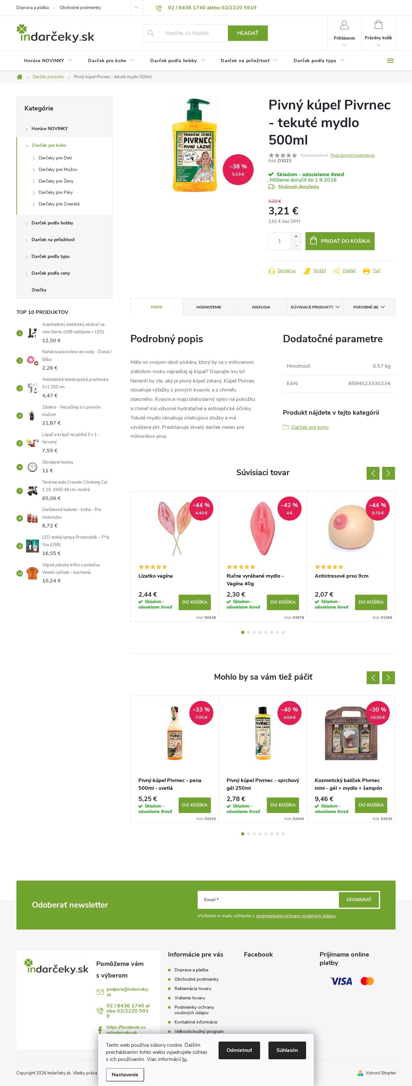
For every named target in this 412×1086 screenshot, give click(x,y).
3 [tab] (254, 632)
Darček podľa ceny (51, 273)
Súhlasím (287, 1050)
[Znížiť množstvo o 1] (296, 245)
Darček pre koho (49, 145)
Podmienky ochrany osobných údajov (194, 1010)
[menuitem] (48, 61)
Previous (373, 473)
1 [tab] (242, 632)
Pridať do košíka (345, 241)
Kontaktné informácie (195, 1022)
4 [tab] (260, 632)
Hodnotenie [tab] (208, 307)
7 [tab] (277, 632)
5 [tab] (265, 632)
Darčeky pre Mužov (58, 169)
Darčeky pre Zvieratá (59, 204)
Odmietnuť (239, 1050)
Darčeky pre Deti (55, 158)
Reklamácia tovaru (192, 989)
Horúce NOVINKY (50, 129)
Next (388, 473)
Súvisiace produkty (312, 307)
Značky (39, 290)
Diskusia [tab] (261, 307)
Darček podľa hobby (52, 223)
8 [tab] (283, 632)
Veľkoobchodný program (199, 1031)
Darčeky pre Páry (56, 192)
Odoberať (359, 900)
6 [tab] (271, 632)
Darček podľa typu (51, 256)
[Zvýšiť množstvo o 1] (296, 236)
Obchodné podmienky (80, 8)
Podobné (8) (365, 307)
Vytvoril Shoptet (381, 1073)
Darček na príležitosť (53, 240)
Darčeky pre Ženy (56, 181)
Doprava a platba (32, 8)
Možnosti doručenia (298, 187)
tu (184, 1059)
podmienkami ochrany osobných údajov (296, 916)
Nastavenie (125, 1074)
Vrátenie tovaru (189, 998)
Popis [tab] (157, 307)
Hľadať (247, 33)
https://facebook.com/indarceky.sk (126, 1030)
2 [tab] (248, 632)
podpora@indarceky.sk (127, 992)
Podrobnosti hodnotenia (353, 155)
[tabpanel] (175, 556)
